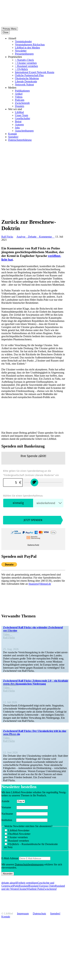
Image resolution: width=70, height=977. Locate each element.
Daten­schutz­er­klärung (20, 139)
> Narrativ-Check (24, 59)
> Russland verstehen (26, 66)
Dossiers (19, 106)
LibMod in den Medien (27, 47)
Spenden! (13, 136)
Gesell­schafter (22, 118)
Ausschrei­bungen (24, 130)
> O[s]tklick (21, 69)
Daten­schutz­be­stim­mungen (29, 864)
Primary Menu (9, 29)
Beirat (18, 121)
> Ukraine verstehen (26, 63)
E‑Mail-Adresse (9, 858)
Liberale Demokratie (26, 81)
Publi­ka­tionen (22, 90)
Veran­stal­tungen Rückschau (30, 44)
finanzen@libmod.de (40, 583)
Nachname (8, 813)
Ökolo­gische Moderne (27, 78)
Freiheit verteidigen (27, 882)
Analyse (22, 236)
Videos (18, 96)
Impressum (23, 913)
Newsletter (21, 50)
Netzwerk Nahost (24, 84)
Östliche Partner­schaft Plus (29, 75)
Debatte (33, 236)
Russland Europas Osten (42, 885)
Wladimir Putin (35, 888)
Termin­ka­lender (23, 41)
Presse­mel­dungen (24, 53)
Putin (16, 885)
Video (7, 634)
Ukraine (22, 888)
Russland (24, 885)
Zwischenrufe (22, 103)
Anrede (8, 801)
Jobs (17, 127)
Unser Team (21, 115)
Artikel (18, 93)
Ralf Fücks (7, 236)
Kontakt (12, 133)
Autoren (19, 124)
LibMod (19, 112)
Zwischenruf (50, 888)
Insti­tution (8, 820)
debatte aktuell (9, 882)
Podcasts (19, 99)
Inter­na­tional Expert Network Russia (34, 72)
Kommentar (47, 236)
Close (5, 32)
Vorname (8, 807)
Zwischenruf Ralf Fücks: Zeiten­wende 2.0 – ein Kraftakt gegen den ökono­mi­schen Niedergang (35, 682)
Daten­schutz (39, 913)
